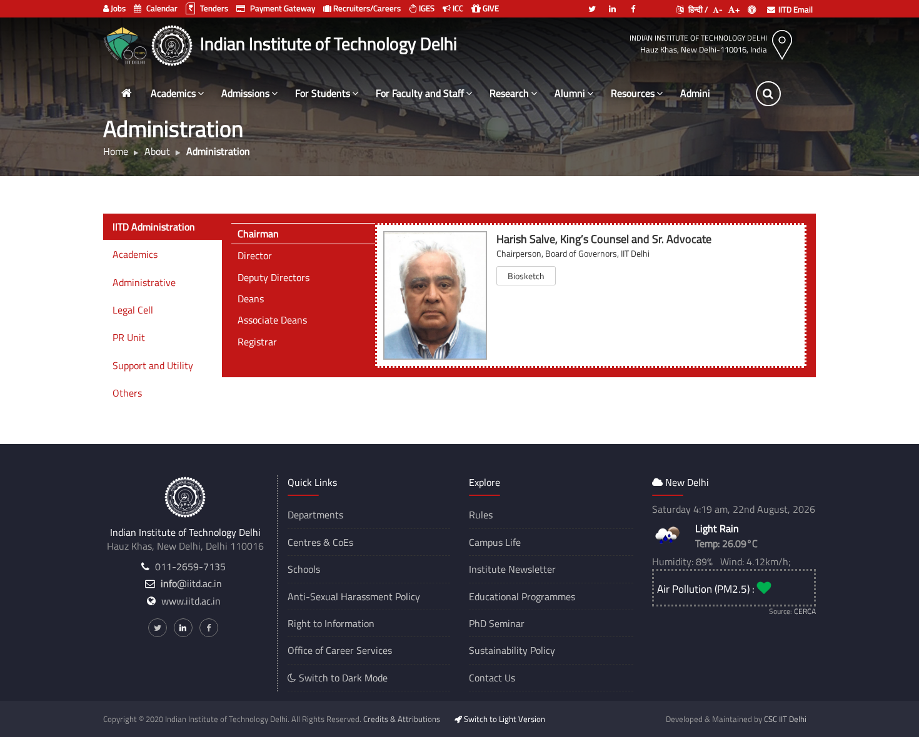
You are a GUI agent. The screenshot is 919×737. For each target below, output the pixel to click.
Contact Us (492, 677)
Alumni (570, 93)
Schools (304, 568)
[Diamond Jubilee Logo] (126, 43)
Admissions (245, 93)
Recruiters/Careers (366, 8)
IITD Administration (154, 226)
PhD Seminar (497, 623)
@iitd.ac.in (191, 583)
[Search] (768, 93)
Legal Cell (133, 309)
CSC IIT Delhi (785, 719)
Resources (633, 93)
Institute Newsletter (512, 568)
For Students (322, 93)
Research (509, 93)
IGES (425, 8)
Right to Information (331, 623)
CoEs (343, 542)
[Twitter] (592, 4)
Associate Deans (272, 319)
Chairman (258, 233)
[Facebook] (633, 4)
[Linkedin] (612, 4)
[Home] (126, 93)
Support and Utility (153, 365)
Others (127, 392)
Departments (315, 514)
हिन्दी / (697, 9)
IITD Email (795, 9)
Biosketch (526, 275)
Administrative (144, 282)
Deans (251, 298)
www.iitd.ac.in (191, 600)
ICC (457, 8)
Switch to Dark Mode (342, 677)
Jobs (117, 8)
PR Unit (129, 337)
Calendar (161, 8)
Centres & (309, 542)
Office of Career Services (340, 650)
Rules (481, 514)
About (157, 151)
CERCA (805, 611)
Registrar (257, 341)
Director (255, 255)
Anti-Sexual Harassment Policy (354, 596)
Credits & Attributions (401, 719)
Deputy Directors (273, 277)
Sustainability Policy (512, 650)
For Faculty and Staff (420, 93)
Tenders (213, 8)
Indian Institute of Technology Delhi (698, 38)
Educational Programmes (522, 596)
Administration (712, 93)
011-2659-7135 (190, 566)
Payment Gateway (281, 8)
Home (115, 151)
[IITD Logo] (173, 43)
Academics (173, 93)
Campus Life (495, 542)
